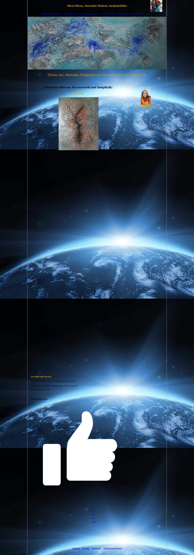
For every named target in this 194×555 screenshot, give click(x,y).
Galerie (122, 14)
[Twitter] (94, 522)
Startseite (76, 548)
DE (149, 14)
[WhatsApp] (94, 514)
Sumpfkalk (71, 14)
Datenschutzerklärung (113, 548)
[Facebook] (93, 518)
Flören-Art (108, 14)
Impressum (96, 548)
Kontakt (85, 548)
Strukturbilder (51, 14)
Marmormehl (89, 14)
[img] (156, 6)
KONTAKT (138, 14)
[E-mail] (94, 511)
